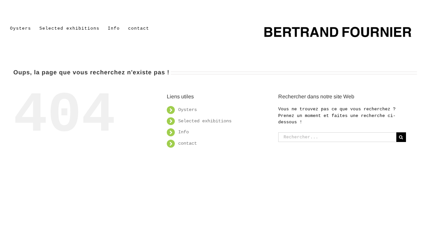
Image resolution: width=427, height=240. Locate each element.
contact (187, 143)
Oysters (187, 109)
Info (183, 132)
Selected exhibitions (205, 121)
